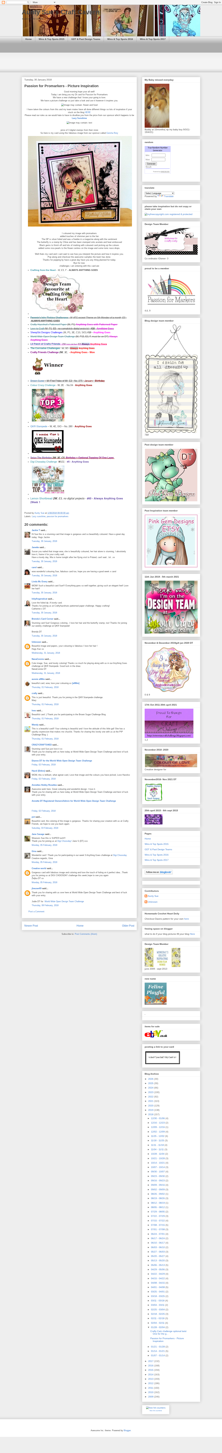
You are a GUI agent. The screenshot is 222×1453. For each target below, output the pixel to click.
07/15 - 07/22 (158, 1220)
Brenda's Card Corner (42, 619)
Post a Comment (36, 911)
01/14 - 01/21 (158, 1351)
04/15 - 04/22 (158, 1278)
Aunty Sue (153, 896)
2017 (151, 1361)
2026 (151, 1079)
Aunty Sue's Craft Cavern (60, 12)
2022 (151, 1096)
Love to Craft (37, 328)
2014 (151, 1374)
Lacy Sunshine (79, 118)
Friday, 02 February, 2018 (44, 764)
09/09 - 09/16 (158, 1185)
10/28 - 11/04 (158, 1153)
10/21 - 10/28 (158, 1158)
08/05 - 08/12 (158, 1207)
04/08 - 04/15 (158, 1282)
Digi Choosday (120, 855)
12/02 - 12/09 (158, 1131)
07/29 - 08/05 (158, 1211)
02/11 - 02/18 (158, 1318)
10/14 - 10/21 (158, 1162)
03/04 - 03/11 (158, 1305)
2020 (151, 1105)
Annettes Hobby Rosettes (44, 785)
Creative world (39, 868)
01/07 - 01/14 (158, 1355)
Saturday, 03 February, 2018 (45, 828)
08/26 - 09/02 (158, 1194)
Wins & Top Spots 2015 (51, 39)
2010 (151, 1392)
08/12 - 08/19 (158, 1203)
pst (33, 817)
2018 (151, 1114)
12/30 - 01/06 (158, 1118)
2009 (151, 1396)
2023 (151, 1092)
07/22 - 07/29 (158, 1216)
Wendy (35, 724)
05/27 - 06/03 (158, 1251)
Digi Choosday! (64, 841)
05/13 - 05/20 (158, 1260)
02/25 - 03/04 (158, 1309)
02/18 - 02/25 (158, 1314)
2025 (151, 1083)
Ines (34, 710)
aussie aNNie (38, 679)
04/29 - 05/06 (158, 1269)
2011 (151, 1388)
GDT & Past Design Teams (85, 39)
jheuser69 (36, 888)
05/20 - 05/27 (158, 1256)
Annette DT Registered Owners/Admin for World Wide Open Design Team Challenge (74, 801)
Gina (34, 851)
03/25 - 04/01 (158, 1291)
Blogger (127, 1430)
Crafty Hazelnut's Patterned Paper (48, 324)
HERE (88, 112)
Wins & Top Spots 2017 (153, 39)
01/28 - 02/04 (158, 1327)
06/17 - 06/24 (158, 1238)
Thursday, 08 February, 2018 (45, 905)
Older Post (128, 925)
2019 (151, 1110)
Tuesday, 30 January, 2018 (44, 541)
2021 (151, 1101)
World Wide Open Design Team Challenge (52, 336)
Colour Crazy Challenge (42, 385)
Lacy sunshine (39, 516)
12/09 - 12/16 (158, 1127)
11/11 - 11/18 (157, 1145)
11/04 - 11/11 (157, 1149)
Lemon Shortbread (41, 498)
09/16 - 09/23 (158, 1180)
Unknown (36, 642)
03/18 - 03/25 (158, 1296)
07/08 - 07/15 (158, 1225)
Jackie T (36, 530)
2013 (151, 1379)
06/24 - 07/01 (158, 1234)
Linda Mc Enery (39, 581)
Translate (169, 196)
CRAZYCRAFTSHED (42, 745)
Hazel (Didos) (38, 771)
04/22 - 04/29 (158, 1274)
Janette (35, 547)
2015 (151, 1370)
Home (28, 39)
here (186, 918)
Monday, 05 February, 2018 (44, 845)
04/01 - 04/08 (158, 1287)
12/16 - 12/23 (158, 1122)
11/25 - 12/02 (158, 1136)
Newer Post (31, 925)
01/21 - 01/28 (158, 1346)
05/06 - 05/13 (158, 1265)
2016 (151, 1365)
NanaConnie (38, 659)
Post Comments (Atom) (86, 934)
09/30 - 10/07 (158, 1171)
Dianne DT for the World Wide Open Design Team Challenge (62, 760)
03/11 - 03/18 (158, 1300)
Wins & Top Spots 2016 (120, 39)
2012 (151, 1383)
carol (34, 567)
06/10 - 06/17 (158, 1242)
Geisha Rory (112, 133)
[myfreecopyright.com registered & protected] (168, 214)
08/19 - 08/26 (158, 1198)
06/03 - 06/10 (158, 1247)
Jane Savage (38, 834)
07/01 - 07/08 (158, 1229)
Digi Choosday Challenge (43, 461)
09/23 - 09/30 (158, 1176)
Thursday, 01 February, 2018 (45, 687)
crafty (34, 693)
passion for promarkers (57, 516)
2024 (151, 1087)
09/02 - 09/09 (158, 1189)
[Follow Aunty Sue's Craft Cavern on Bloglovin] (159, 873)
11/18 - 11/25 (158, 1140)
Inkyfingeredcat (39, 599)
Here (192, 934)
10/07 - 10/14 (158, 1167)
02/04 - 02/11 (158, 1323)
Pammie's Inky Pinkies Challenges (49, 317)
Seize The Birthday (41, 457)
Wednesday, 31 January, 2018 (46, 653)
